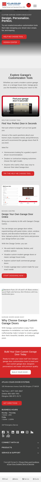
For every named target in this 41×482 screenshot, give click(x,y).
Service (26, 479)
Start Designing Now (13, 276)
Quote (36, 479)
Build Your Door (20, 372)
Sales (16, 479)
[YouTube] (22, 433)
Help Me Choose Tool (13, 37)
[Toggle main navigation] (35, 6)
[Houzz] (31, 433)
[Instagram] (27, 433)
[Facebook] (3, 433)
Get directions (10, 403)
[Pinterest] (17, 433)
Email (6, 479)
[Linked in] (12, 433)
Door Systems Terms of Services (23, 464)
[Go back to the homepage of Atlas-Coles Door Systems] (11, 4)
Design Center (10, 42)
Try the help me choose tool (17, 173)
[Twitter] (7, 433)
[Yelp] (3, 436)
